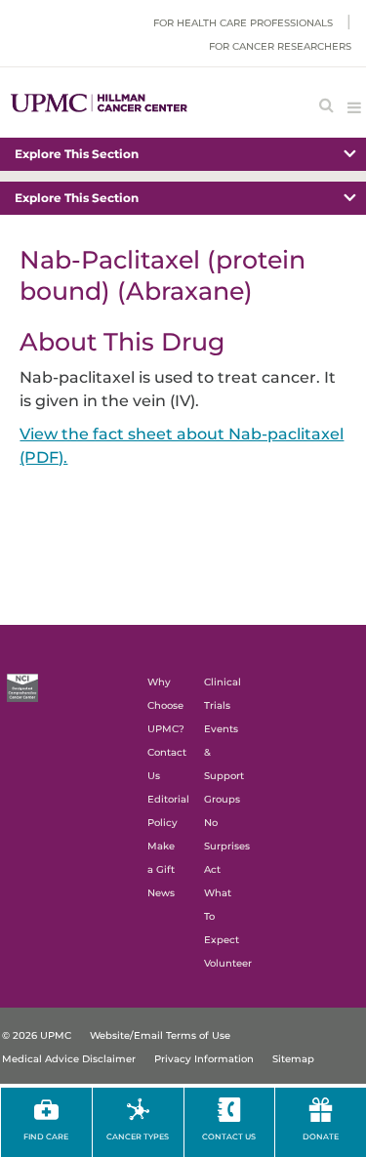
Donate (321, 1136)
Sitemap (293, 1059)
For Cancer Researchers (280, 46)
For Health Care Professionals (243, 23)
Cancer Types (137, 1136)
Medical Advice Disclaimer (69, 1059)
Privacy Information (204, 1059)
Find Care (45, 1136)
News (161, 893)
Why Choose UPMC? (165, 705)
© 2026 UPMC (36, 1035)
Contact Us (229, 1136)
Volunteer (228, 963)
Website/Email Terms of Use (160, 1035)
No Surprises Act (227, 846)
